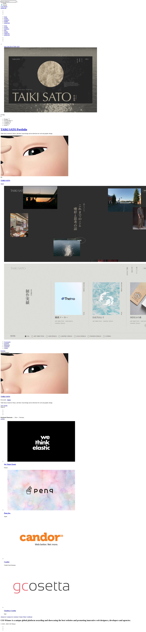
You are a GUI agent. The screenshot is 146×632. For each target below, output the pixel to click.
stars (5, 30)
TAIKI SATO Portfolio (14, 129)
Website (5, 5)
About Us (3, 617)
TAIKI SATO (5, 180)
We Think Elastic (10, 464)
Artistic (6, 348)
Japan (2, 183)
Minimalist (7, 345)
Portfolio (3, 351)
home (5, 17)
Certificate (29, 617)
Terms (20, 617)
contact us (6, 33)
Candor (6, 562)
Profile (4, 3)
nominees (6, 20)
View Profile (4, 405)
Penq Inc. (7, 513)
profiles (6, 21)
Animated (6, 346)
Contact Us (10, 617)
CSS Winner (4, 6)
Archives (16, 617)
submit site (3, 8)
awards (6, 18)
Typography (7, 342)
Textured (6, 343)
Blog (24, 617)
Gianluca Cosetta (10, 611)
